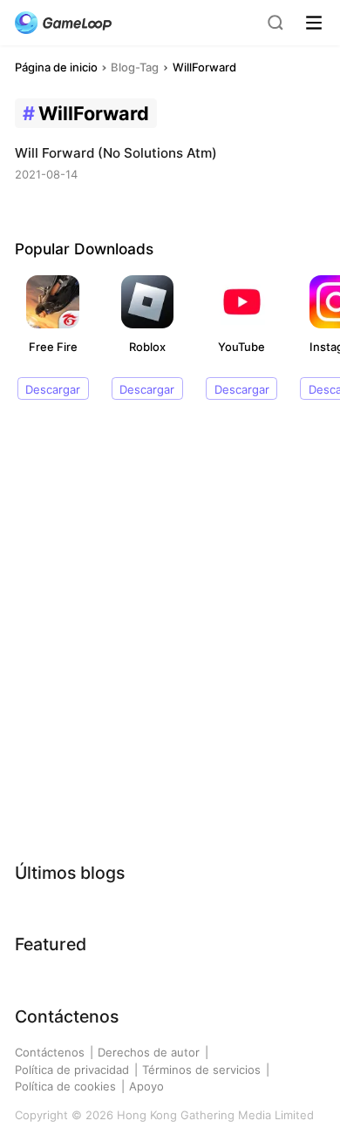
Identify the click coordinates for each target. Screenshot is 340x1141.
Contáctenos (50, 1052)
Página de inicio (56, 67)
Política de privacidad (72, 1070)
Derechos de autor (149, 1052)
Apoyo (146, 1086)
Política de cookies (65, 1086)
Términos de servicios (201, 1070)
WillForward (204, 67)
